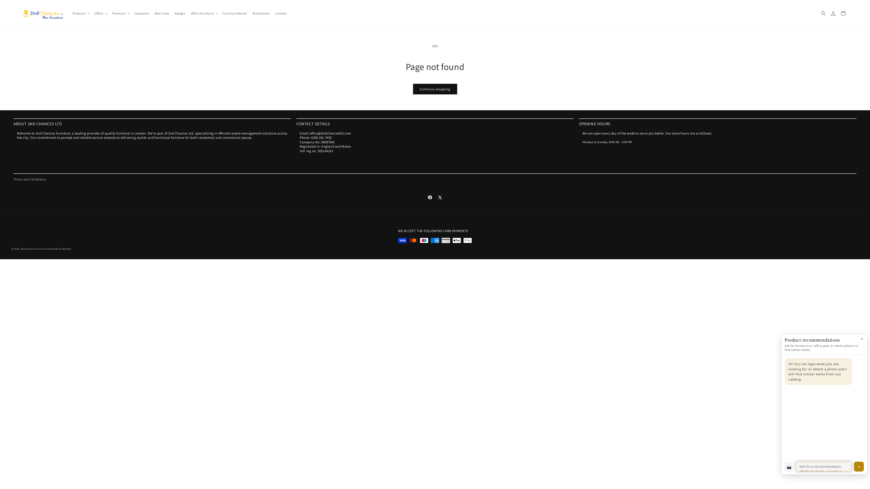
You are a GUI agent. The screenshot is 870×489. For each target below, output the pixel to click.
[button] (81, 13)
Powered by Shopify (59, 248)
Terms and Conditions (30, 179)
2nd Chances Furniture (34, 248)
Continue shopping (435, 89)
